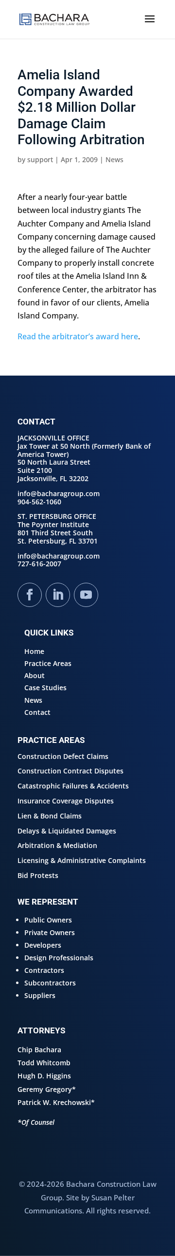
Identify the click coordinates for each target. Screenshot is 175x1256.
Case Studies (45, 687)
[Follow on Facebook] (30, 595)
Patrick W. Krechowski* (56, 1102)
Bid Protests (38, 875)
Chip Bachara (39, 1049)
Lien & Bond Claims (50, 815)
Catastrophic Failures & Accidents (73, 785)
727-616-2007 (39, 563)
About (34, 675)
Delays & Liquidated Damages (67, 830)
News (114, 159)
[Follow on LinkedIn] (58, 595)
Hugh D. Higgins (44, 1075)
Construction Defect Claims (63, 756)
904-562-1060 (39, 501)
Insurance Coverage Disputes (66, 800)
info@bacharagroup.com (59, 493)
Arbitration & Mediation (57, 845)
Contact (37, 712)
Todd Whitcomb (44, 1062)
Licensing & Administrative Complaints (82, 860)
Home (34, 651)
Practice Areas (47, 663)
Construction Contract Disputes (70, 770)
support (40, 159)
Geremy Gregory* (47, 1089)
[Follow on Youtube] (86, 595)
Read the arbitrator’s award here (78, 336)
